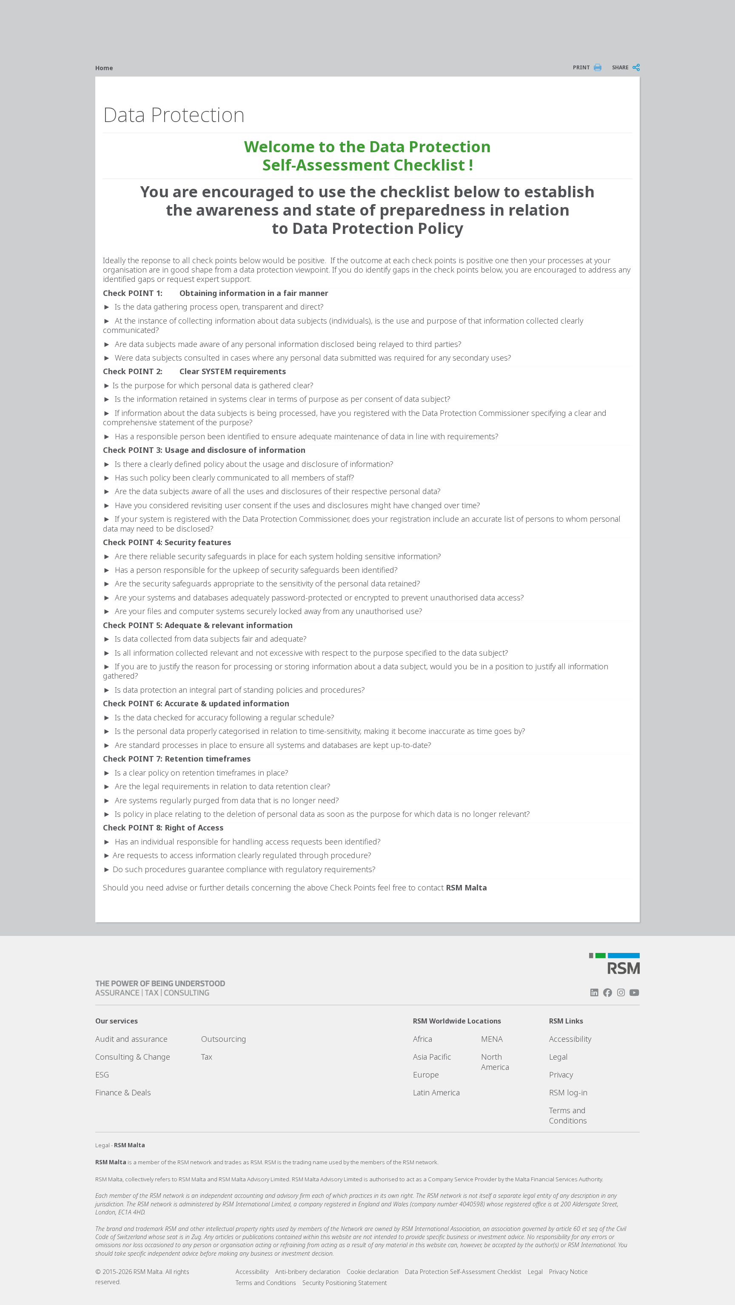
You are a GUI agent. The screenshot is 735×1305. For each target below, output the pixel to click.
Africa (422, 1039)
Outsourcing (223, 1039)
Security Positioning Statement (344, 1283)
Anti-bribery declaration (307, 1272)
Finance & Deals (123, 1092)
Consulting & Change (132, 1057)
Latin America (436, 1092)
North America (495, 1062)
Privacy (561, 1074)
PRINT (581, 67)
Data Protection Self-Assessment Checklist (463, 1272)
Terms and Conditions (568, 1115)
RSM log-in (568, 1092)
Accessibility (570, 1039)
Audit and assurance (131, 1039)
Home (104, 68)
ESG (102, 1074)
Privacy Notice (568, 1272)
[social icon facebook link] (607, 992)
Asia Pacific (432, 1057)
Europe (426, 1074)
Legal (558, 1057)
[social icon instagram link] (621, 992)
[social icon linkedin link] (594, 992)
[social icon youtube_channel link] (634, 992)
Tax (206, 1057)
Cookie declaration (373, 1272)
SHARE (620, 67)
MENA (492, 1039)
